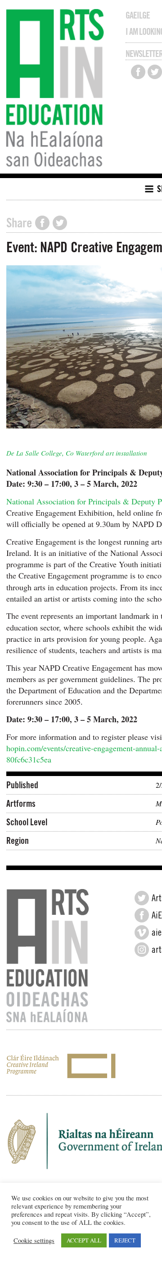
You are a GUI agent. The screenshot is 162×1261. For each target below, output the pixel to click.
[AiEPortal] (142, 915)
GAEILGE (138, 15)
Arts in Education (57, 89)
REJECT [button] (124, 1240)
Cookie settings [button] (34, 1241)
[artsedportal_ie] (142, 949)
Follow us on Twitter (155, 72)
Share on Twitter (60, 223)
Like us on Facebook (138, 72)
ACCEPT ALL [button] (84, 1240)
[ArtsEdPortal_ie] (142, 898)
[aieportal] (142, 932)
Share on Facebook (42, 223)
